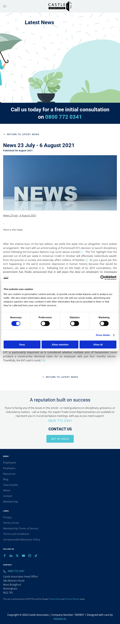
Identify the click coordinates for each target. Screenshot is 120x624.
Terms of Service (72, 599)
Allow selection (60, 344)
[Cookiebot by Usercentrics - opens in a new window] (102, 277)
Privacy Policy (54, 599)
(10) (43, 360)
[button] (4, 6)
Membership (10, 501)
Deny (22, 344)
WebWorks (60, 619)
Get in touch (60, 439)
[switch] (45, 323)
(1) (82, 252)
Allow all (98, 344)
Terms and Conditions (16, 534)
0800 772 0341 (63, 117)
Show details (103, 335)
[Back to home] (60, 6)
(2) (87, 260)
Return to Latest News (23, 134)
